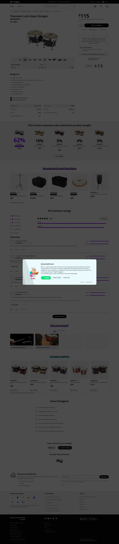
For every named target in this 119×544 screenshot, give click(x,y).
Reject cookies (57, 277)
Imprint (82, 282)
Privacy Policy (89, 282)
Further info (66, 277)
